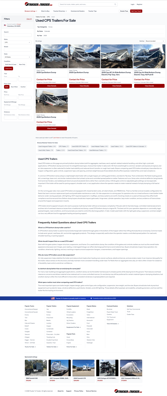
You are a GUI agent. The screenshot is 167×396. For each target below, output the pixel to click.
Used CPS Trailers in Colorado (136, 146)
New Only (22, 64)
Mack (88, 309)
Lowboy (48, 323)
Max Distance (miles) (24, 114)
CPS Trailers (64, 146)
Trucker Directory (59, 11)
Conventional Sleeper (31, 309)
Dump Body (70, 340)
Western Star (91, 340)
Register (139, 4)
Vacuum (27, 334)
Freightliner (90, 312)
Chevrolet (90, 329)
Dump (27, 315)
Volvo (88, 315)
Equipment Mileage (10, 102)
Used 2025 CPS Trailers (80, 146)
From (5, 76)
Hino (88, 337)
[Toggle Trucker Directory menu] (66, 11)
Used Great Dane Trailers (77, 150)
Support (68, 391)
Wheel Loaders (71, 312)
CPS (48, 17)
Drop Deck (49, 317)
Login (132, 4)
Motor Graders (71, 323)
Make (6, 39)
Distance (7, 112)
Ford (88, 323)
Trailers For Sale (40, 17)
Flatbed (48, 312)
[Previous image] (38, 56)
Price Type (7, 83)
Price (5, 92)
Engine (69, 343)
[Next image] (66, 56)
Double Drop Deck (52, 340)
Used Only (8, 68)
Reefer (48, 320)
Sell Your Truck (136, 11)
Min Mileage (7, 104)
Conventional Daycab (31, 312)
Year (5, 73)
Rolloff (27, 326)
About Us (60, 391)
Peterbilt (89, 326)
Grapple (27, 331)
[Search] (115, 4)
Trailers (60, 150)
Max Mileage (21, 104)
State (5, 54)
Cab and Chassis (30, 323)
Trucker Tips (92, 11)
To (19, 76)
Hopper (48, 326)
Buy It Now (14, 87)
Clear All (29, 19)
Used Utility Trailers (45, 150)
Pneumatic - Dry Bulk (52, 334)
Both (6, 87)
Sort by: (142, 41)
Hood (68, 337)
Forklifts (69, 309)
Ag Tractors (70, 320)
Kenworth (90, 320)
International (90, 317)
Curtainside (49, 329)
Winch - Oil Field (30, 343)
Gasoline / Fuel (50, 343)
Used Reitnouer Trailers (98, 150)
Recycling (69, 317)
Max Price (21, 94)
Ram (88, 334)
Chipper (27, 337)
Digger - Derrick (30, 340)
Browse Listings (30, 11)
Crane (26, 329)
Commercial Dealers (77, 11)
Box (26, 320)
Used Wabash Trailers (99, 146)
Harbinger (90, 343)
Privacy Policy (78, 391)
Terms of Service (91, 391)
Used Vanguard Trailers (47, 146)
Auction (23, 87)
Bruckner (109, 309)
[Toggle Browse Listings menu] (36, 11)
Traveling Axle (50, 337)
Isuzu (88, 331)
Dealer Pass (124, 11)
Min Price (6, 94)
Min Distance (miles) (9, 114)
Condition (7, 61)
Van (47, 309)
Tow (26, 317)
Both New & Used (10, 64)
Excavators (70, 315)
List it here (56, 138)
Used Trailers (117, 146)
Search (6, 32)
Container (49, 331)
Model (6, 46)
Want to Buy (45, 11)
